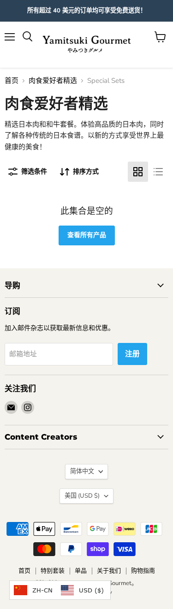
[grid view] (138, 172)
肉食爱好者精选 (53, 81)
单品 (81, 571)
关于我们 (109, 571)
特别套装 (53, 571)
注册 (132, 354)
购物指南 (143, 571)
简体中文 (82, 471)
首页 (11, 81)
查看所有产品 (86, 235)
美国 (82, 496)
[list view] (158, 172)
